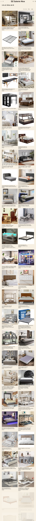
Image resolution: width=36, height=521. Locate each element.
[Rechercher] (3, 1)
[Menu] (1, 1)
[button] (29, 9)
